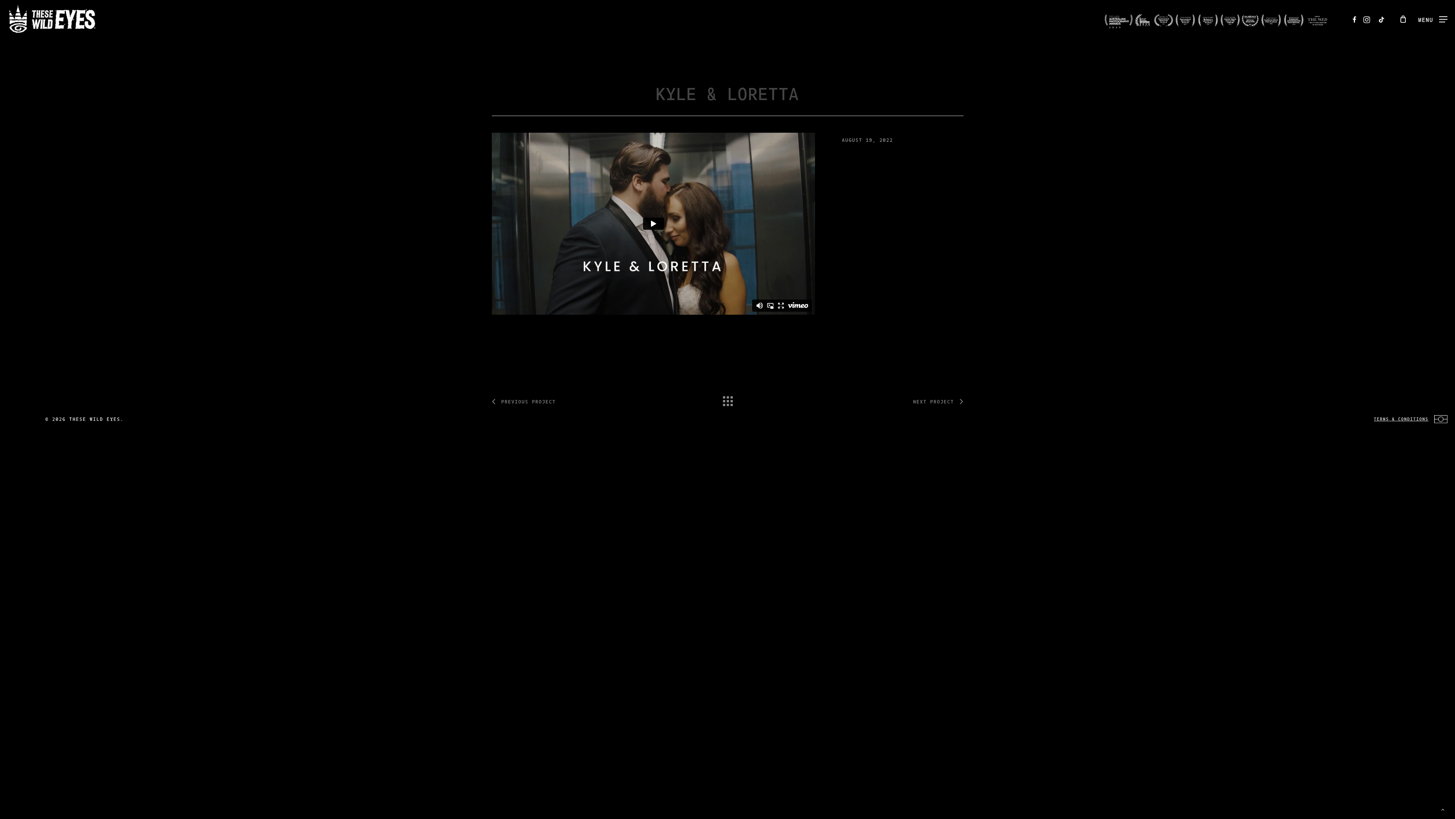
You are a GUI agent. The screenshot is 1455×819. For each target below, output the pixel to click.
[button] (1432, 19)
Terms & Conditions (1401, 419)
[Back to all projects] (727, 399)
